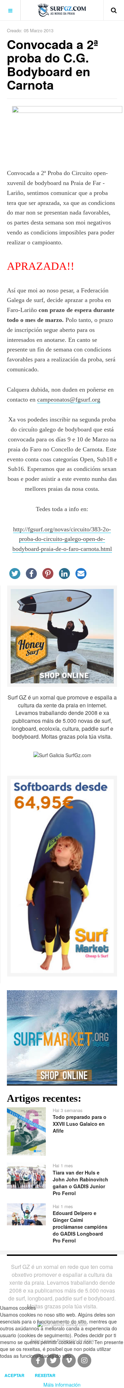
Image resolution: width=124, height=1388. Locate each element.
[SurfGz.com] (62, 10)
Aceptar (14, 1375)
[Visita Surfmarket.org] (62, 1036)
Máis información (62, 1384)
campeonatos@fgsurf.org (68, 399)
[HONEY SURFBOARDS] (62, 635)
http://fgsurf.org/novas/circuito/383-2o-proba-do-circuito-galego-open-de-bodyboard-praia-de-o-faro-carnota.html (62, 539)
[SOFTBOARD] (62, 875)
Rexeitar (45, 1375)
